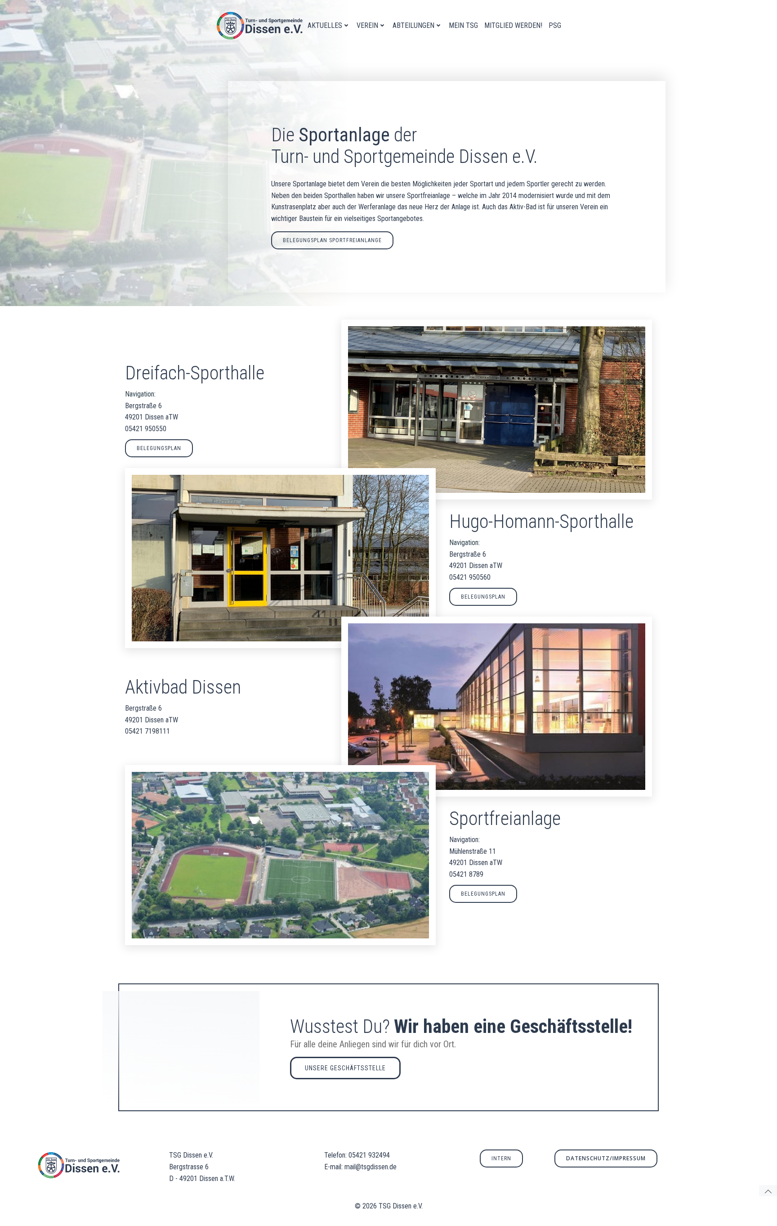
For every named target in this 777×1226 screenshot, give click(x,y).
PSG (555, 25)
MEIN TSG (463, 25)
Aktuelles (325, 25)
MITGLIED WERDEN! (513, 25)
